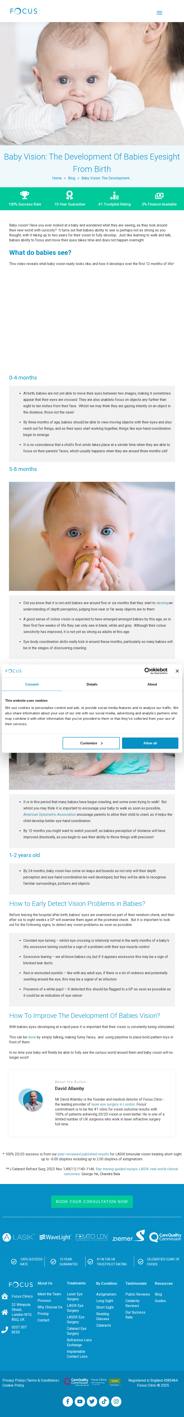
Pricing (42, 1314)
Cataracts (103, 1325)
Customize (88, 743)
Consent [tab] (32, 684)
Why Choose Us (49, 1307)
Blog (158, 1294)
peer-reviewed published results (83, 1154)
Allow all (150, 743)
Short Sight (105, 1307)
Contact (43, 1320)
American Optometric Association (50, 814)
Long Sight (104, 1301)
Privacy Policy (13, 1380)
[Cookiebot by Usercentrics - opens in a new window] (147, 671)
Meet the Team (49, 1294)
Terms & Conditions (42, 1380)
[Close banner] (177, 671)
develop (162, 603)
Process (44, 1300)
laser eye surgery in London (113, 1104)
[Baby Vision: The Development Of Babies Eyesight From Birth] (92, 83)
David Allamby (69, 1088)
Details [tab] (92, 684)
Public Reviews (137, 1294)
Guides (160, 1301)
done (32, 1037)
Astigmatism (106, 1294)
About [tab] (152, 684)
